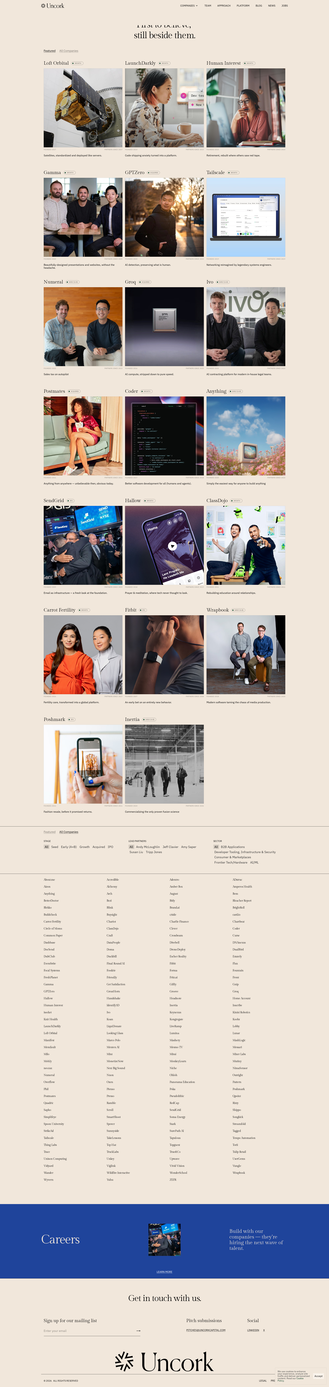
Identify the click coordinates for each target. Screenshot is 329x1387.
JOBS (285, 5)
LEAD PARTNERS (137, 841)
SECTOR (217, 841)
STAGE (47, 841)
